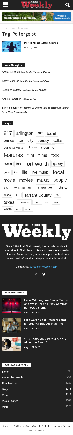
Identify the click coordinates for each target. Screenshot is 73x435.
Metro (5, 406)
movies (26, 180)
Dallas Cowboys (13, 147)
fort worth (37, 164)
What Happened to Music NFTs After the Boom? (45, 340)
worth (8, 209)
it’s (16, 172)
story (17, 195)
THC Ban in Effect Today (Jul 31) (30, 90)
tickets (37, 202)
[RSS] (37, 274)
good (7, 172)
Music (5, 395)
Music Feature (10, 400)
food (55, 155)
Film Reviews (9, 383)
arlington (24, 133)
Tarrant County (38, 195)
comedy (43, 141)
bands (9, 140)
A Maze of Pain (29, 99)
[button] (67, 5)
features (13, 155)
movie (9, 180)
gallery (58, 164)
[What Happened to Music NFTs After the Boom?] (11, 344)
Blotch (5, 371)
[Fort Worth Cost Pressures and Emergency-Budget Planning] (11, 325)
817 (8, 133)
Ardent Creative (35, 430)
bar (20, 141)
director (32, 147)
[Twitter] (44, 274)
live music (40, 172)
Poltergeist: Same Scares (41, 42)
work (56, 202)
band (51, 133)
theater (24, 202)
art (40, 133)
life (24, 172)
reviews (45, 187)
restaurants (22, 188)
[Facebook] (29, 274)
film (30, 155)
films (42, 155)
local (58, 172)
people (60, 180)
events (47, 147)
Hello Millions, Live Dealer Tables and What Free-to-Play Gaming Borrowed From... (46, 303)
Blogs (5, 389)
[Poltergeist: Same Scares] (11, 46)
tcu (57, 195)
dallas (57, 140)
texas (9, 202)
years (28, 209)
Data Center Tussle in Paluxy (35, 72)
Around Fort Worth (12, 377)
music (43, 180)
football (8, 163)
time (47, 202)
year (18, 209)
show (63, 187)
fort (18, 164)
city (30, 140)
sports (7, 195)
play (6, 187)
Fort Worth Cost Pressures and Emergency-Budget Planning (45, 321)
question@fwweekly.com (43, 266)
